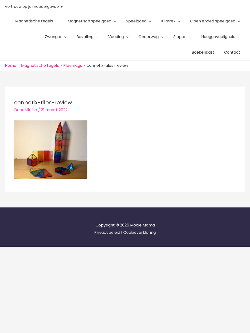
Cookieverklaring (139, 232)
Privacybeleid (107, 232)
